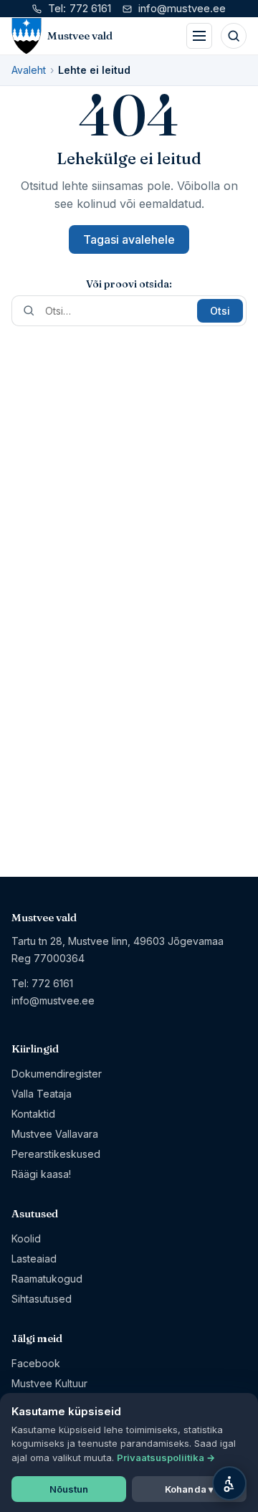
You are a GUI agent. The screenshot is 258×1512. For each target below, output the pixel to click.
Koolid (26, 1238)
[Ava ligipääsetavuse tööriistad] (229, 1483)
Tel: (79, 8)
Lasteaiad (34, 1258)
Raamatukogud (46, 1279)
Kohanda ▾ (189, 1489)
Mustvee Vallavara (54, 1134)
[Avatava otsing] (234, 36)
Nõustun (69, 1489)
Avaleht (28, 70)
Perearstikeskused (55, 1154)
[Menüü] (199, 36)
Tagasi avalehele (129, 239)
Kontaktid (33, 1114)
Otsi (220, 311)
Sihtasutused (41, 1299)
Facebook (35, 1363)
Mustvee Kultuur (49, 1383)
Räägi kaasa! (41, 1174)
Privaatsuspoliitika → (166, 1457)
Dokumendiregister (56, 1074)
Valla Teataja (41, 1094)
